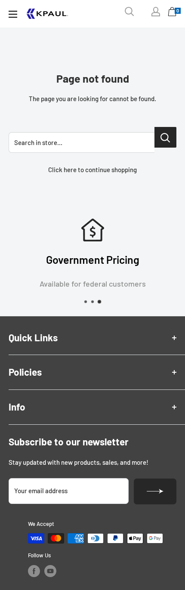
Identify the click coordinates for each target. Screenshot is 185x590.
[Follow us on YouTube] (50, 571)
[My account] (155, 11)
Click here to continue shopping (92, 169)
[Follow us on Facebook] (34, 571)
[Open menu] (13, 14)
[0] (172, 14)
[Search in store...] (165, 137)
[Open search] (129, 11)
